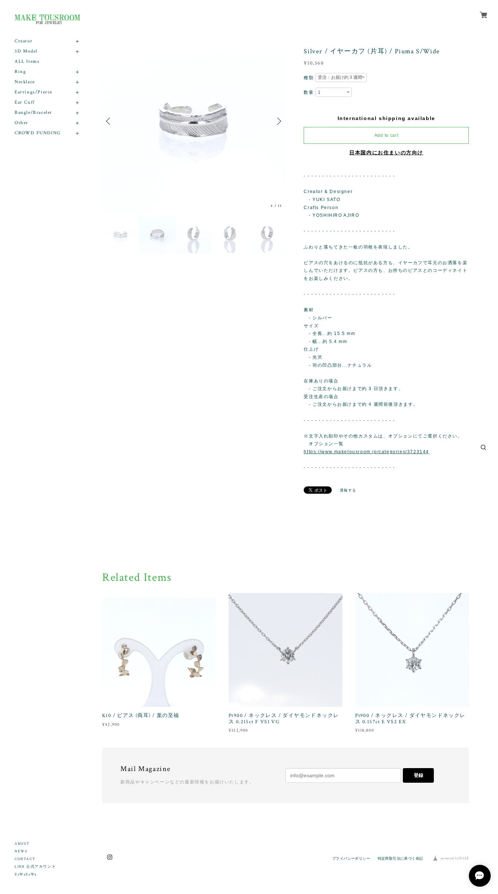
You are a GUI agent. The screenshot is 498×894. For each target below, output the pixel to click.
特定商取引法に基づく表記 (400, 858)
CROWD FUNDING (38, 133)
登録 (418, 775)
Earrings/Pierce (33, 92)
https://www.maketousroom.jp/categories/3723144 (366, 451)
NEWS (21, 851)
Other (21, 122)
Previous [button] (109, 121)
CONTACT (25, 859)
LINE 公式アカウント (35, 866)
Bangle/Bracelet (33, 112)
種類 (309, 77)
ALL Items (27, 61)
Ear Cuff (25, 102)
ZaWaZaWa (26, 874)
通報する (348, 490)
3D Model (26, 51)
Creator (23, 41)
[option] (193, 121)
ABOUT (22, 843)
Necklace (25, 82)
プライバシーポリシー (351, 858)
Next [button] (278, 121)
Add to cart (386, 135)
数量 (309, 92)
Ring (20, 71)
